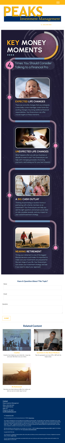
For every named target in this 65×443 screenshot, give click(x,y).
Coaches (17, 353)
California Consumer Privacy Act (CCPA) (44, 428)
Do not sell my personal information (29, 429)
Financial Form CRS (9, 415)
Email (5, 294)
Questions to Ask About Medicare (48, 353)
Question (5, 304)
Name (5, 284)
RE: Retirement (17, 387)
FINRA (12, 435)
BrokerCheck (31, 418)
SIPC (15, 435)
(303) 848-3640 (47, 25)
